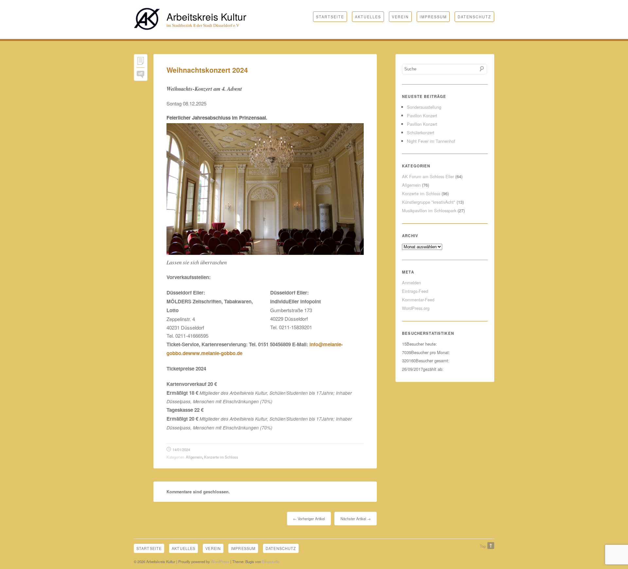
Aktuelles (368, 16)
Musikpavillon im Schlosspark (429, 210)
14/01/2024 (181, 449)
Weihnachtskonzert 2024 (207, 70)
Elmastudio (270, 561)
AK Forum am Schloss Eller (428, 176)
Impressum (433, 16)
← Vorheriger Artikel (309, 518)
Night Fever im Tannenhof (431, 141)
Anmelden (411, 282)
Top (483, 546)
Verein (400, 16)
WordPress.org (415, 308)
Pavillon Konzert (422, 115)
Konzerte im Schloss (221, 457)
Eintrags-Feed (415, 291)
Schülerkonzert (420, 132)
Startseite (330, 16)
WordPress (220, 561)
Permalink (141, 62)
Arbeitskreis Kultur (206, 16)
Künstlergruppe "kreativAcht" (428, 202)
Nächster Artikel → (355, 518)
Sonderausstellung (424, 107)
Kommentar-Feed (418, 299)
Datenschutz (474, 16)
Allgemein (194, 457)
